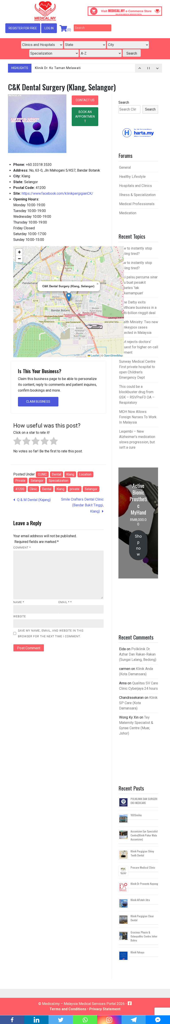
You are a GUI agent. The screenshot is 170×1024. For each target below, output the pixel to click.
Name (18, 602)
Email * (65, 602)
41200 (19, 489)
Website (19, 616)
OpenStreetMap (113, 355)
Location (85, 474)
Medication (127, 213)
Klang (70, 474)
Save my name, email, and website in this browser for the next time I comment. (50, 633)
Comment (22, 547)
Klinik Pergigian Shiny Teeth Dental (142, 853)
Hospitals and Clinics (135, 186)
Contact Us (85, 100)
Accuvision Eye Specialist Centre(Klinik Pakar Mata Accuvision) (144, 835)
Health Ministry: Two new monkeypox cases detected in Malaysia (138, 327)
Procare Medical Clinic (143, 867)
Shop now (138, 545)
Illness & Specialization (137, 195)
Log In (49, 28)
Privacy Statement (104, 1009)
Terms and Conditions (68, 1009)
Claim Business (38, 401)
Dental (56, 474)
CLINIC (42, 474)
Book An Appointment (85, 116)
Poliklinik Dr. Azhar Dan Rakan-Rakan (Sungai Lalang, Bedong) (137, 654)
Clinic (33, 489)
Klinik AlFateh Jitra (140, 900)
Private (20, 480)
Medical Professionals (137, 204)
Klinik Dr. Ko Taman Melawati (58, 68)
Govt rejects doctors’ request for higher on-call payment (138, 347)
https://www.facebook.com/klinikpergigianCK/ (57, 193)
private (74, 489)
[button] (68, 297)
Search (123, 102)
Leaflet (94, 355)
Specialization (58, 480)
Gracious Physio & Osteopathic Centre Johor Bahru (144, 936)
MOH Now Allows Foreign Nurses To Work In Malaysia (137, 417)
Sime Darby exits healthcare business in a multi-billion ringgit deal (137, 307)
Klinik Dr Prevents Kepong (144, 883)
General (125, 167)
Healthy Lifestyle (132, 176)
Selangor (37, 480)
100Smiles (136, 815)
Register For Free (23, 28)
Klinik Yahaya (137, 952)
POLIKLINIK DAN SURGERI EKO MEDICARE (144, 801)
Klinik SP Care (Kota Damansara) (138, 702)
